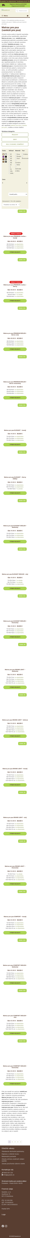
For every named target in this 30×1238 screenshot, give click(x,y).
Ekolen (19, 156)
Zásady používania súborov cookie (13, 1163)
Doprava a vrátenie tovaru (10, 1154)
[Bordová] (3, 156)
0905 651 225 (8, 1173)
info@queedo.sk (9, 1175)
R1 (11, 154)
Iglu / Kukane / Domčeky (15, 144)
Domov (4, 20)
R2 (11, 156)
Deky (15, 139)
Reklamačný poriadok (9, 1156)
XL (11, 169)
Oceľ (18, 158)
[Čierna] (6, 156)
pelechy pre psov (16, 125)
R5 (11, 160)
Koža (18, 164)
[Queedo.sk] (8, 10)
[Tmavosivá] (6, 161)
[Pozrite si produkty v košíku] (27, 15)
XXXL (12, 173)
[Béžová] (3, 154)
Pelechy (15, 134)
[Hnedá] (3, 159)
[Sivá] (6, 159)
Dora (18, 154)
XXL (11, 171)
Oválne (25, 154)
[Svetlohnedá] (3, 161)
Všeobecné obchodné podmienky (13, 1151)
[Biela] (6, 154)
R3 (11, 158)
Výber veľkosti (15, 252)
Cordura (17, 162)
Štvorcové (25, 158)
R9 (11, 162)
